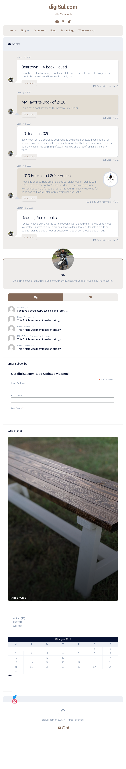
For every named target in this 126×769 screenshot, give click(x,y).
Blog (23, 30)
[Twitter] (69, 22)
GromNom (40, 30)
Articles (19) (19, 618)
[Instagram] (63, 22)
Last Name (17, 407)
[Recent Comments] (35, 297)
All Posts (17, 626)
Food (53, 30)
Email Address (19, 383)
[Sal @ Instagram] (14, 701)
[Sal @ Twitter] (14, 697)
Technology (67, 30)
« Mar (10, 675)
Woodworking (86, 30)
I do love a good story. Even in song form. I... (42, 310)
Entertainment (104, 86)
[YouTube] (57, 22)
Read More (29, 83)
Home (13, 30)
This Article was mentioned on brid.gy (39, 320)
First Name (17, 395)
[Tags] (90, 297)
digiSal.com (63, 7)
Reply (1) (17, 622)
